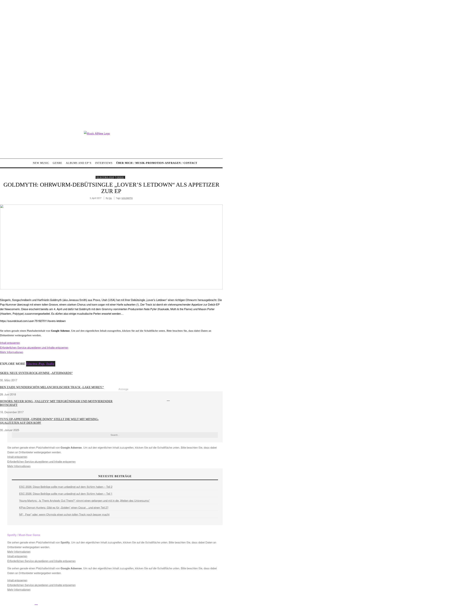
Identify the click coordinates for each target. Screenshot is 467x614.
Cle (110, 198)
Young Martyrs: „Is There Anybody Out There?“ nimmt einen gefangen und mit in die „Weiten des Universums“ (84, 500)
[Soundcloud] (28, 603)
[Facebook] (3, 603)
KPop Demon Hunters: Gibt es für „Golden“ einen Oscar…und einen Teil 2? (63, 507)
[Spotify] (36, 603)
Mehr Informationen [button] (11, 352)
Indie (120, 177)
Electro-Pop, (35, 364)
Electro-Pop (105, 177)
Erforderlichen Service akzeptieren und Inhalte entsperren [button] (34, 347)
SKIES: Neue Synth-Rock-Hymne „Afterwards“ (36, 372)
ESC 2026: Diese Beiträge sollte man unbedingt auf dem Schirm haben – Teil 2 (65, 487)
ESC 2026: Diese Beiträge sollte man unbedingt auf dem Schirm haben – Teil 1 (65, 493)
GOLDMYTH (127, 198)
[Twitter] (11, 603)
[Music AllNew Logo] (111, 142)
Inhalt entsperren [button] (10, 343)
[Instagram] (19, 603)
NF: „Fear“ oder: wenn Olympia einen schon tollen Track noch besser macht (64, 514)
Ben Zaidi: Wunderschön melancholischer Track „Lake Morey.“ (52, 387)
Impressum (120, 603)
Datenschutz (136, 603)
